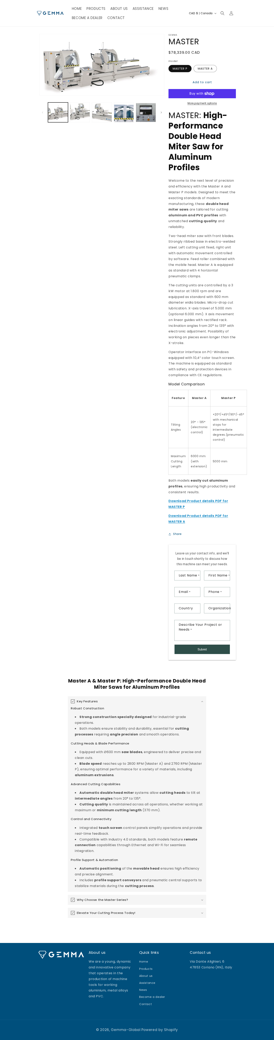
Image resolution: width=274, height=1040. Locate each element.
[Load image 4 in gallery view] (124, 112)
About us (146, 976)
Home (143, 962)
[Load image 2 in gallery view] (80, 112)
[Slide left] (42, 112)
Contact (145, 1004)
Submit (202, 649)
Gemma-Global (125, 1029)
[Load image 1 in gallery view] (58, 112)
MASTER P (180, 69)
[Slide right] (161, 112)
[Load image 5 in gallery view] (146, 112)
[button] (222, 13)
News (143, 990)
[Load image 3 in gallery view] (102, 112)
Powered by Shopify (159, 1029)
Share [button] (177, 534)
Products (146, 969)
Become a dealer (152, 997)
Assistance (147, 983)
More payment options (202, 103)
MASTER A (205, 69)
